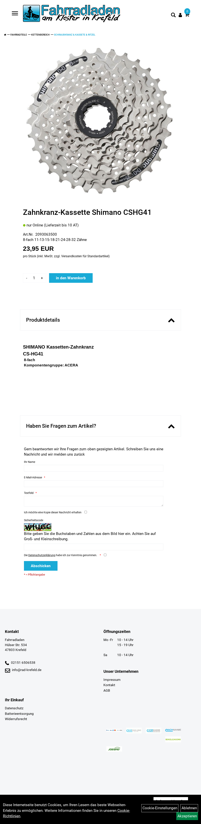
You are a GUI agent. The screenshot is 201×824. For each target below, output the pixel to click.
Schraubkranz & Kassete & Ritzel (74, 34)
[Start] (5, 34)
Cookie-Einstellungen (160, 808)
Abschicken (41, 566)
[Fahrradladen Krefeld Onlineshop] (72, 14)
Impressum (112, 680)
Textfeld (29, 492)
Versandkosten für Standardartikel (85, 256)
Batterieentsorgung (19, 714)
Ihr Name (29, 461)
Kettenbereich (40, 34)
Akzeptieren (187, 816)
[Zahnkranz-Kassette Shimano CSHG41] (99, 120)
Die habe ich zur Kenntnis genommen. (61, 555)
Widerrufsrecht (16, 719)
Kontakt (109, 685)
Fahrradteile (18, 34)
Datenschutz (14, 708)
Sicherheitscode (33, 520)
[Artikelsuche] (173, 15)
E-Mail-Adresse (33, 477)
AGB (106, 690)
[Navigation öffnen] (15, 14)
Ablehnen (189, 808)
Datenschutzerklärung (41, 555)
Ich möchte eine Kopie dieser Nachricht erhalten (52, 512)
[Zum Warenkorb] (187, 15)
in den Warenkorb (71, 278)
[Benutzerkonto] (180, 15)
